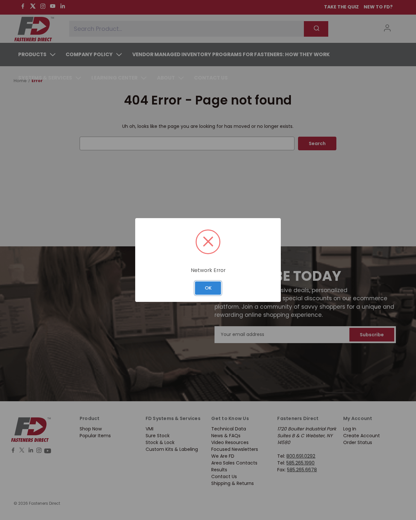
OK (208, 287)
